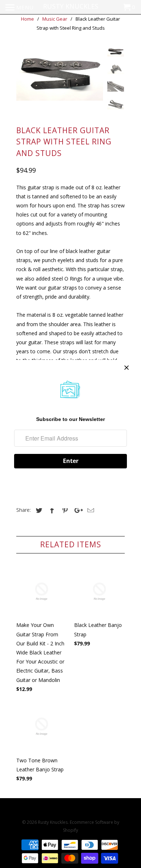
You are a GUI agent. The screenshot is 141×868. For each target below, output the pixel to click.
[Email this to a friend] (89, 510)
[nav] (19, 7)
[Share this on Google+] (76, 510)
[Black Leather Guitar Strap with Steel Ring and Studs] (59, 73)
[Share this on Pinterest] (64, 510)
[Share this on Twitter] (38, 510)
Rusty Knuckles (53, 822)
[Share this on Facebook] (51, 510)
